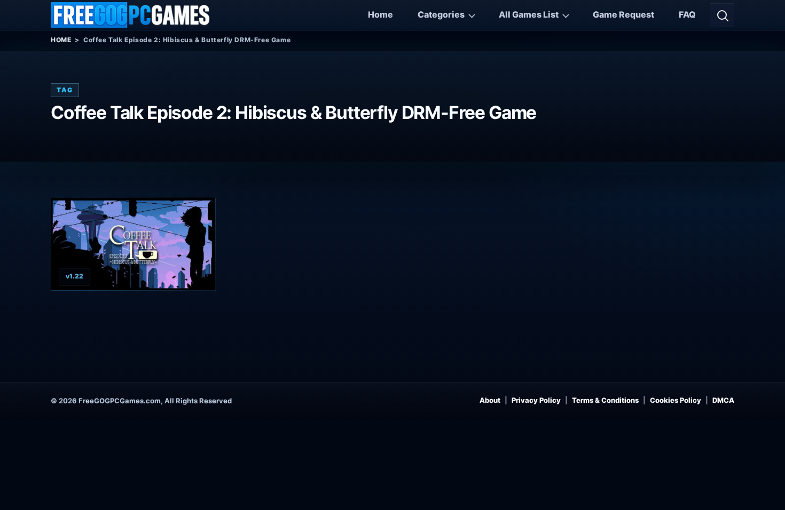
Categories (441, 14)
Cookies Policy (675, 400)
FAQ (687, 14)
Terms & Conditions (605, 400)
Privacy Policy (536, 400)
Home (380, 14)
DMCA (723, 400)
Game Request (623, 14)
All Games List (529, 14)
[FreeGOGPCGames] (131, 15)
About (490, 400)
